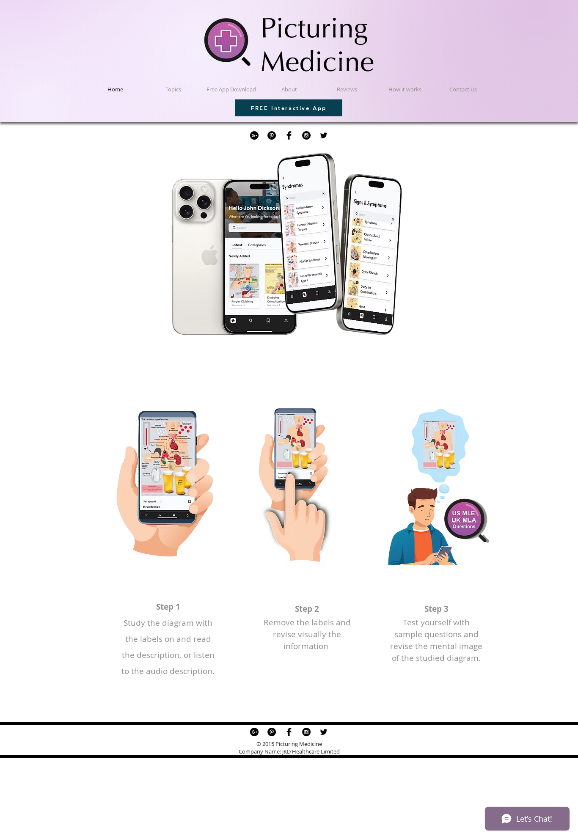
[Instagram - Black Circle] (306, 135)
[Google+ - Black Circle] (254, 135)
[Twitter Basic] (323, 135)
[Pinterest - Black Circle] (271, 135)
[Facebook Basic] (289, 135)
